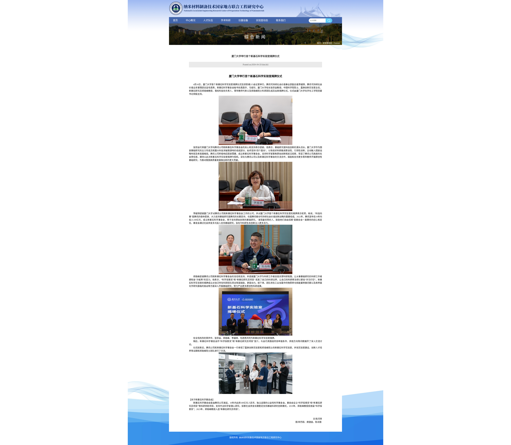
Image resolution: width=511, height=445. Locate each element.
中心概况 (190, 20)
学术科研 (225, 20)
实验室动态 (262, 20)
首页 (175, 20)
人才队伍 (208, 20)
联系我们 (281, 20)
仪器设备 (243, 20)
